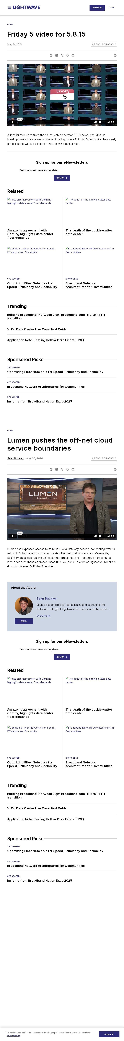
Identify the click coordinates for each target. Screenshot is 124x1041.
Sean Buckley (15, 458)
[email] (72, 55)
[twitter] (62, 55)
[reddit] (67, 55)
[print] (115, 55)
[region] (62, 1034)
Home (10, 25)
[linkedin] (56, 55)
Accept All (109, 1034)
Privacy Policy (13, 1036)
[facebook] (51, 55)
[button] (9, 7)
